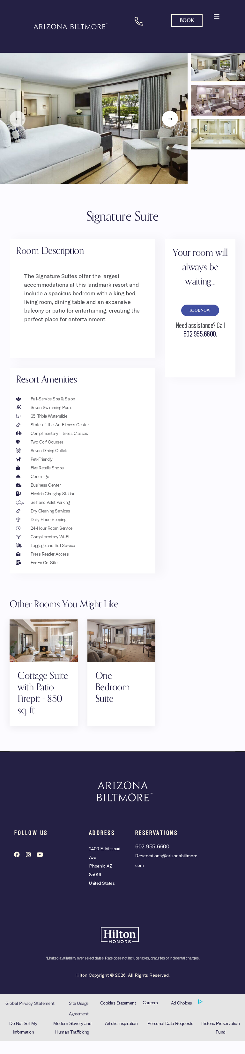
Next (170, 119)
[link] (216, 16)
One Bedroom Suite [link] (112, 687)
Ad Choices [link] (182, 1003)
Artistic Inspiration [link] (121, 1023)
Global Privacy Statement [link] (30, 1003)
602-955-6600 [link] (152, 846)
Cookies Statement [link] (118, 1002)
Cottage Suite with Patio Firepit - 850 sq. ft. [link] (43, 693)
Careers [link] (150, 1002)
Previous (18, 119)
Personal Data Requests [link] (170, 1023)
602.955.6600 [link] (199, 333)
